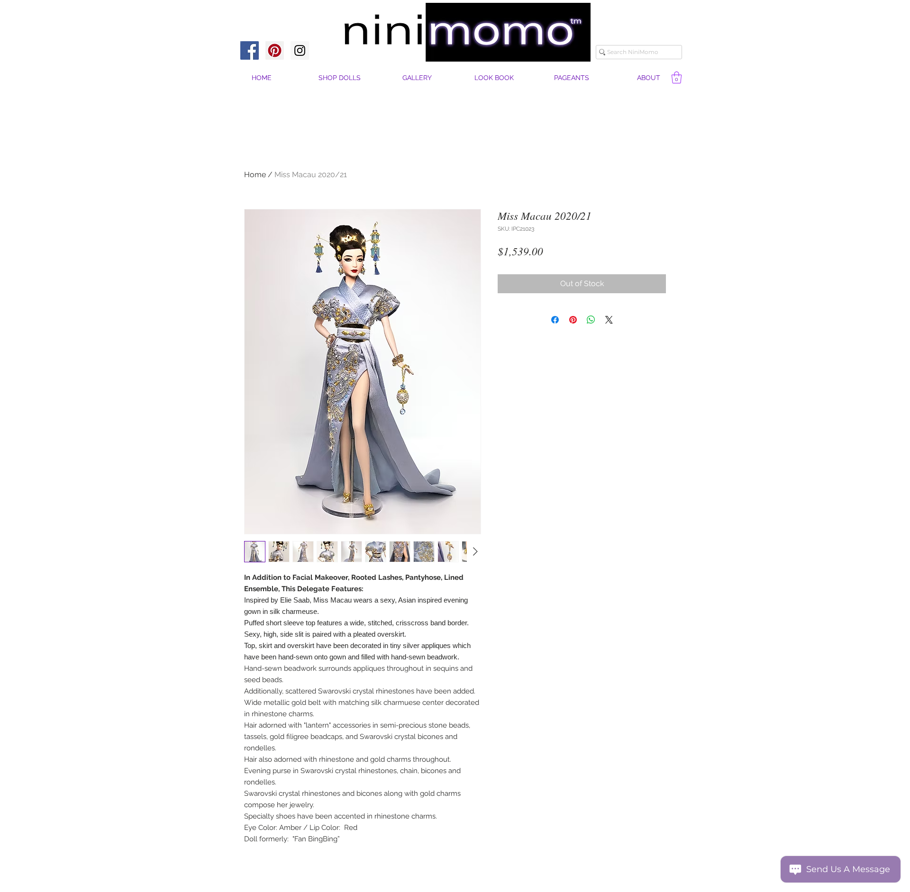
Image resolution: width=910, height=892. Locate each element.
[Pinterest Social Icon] (274, 50)
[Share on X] (609, 319)
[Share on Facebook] (555, 319)
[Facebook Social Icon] (249, 50)
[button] (648, 78)
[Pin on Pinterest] (573, 319)
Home (255, 174)
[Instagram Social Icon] (300, 50)
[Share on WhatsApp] (591, 319)
